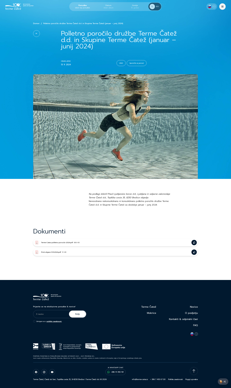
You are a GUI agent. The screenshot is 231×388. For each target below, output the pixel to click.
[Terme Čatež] (19, 6)
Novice (194, 307)
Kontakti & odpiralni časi (183, 319)
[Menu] (222, 6)
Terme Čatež (148, 307)
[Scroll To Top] (194, 371)
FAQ (195, 325)
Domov (36, 23)
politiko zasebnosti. (54, 321)
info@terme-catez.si (140, 379)
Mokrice (151, 313)
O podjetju (191, 313)
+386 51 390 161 (117, 372)
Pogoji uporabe (191, 379)
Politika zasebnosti (175, 379)
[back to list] (36, 33)
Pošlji (77, 314)
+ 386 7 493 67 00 (157, 379)
